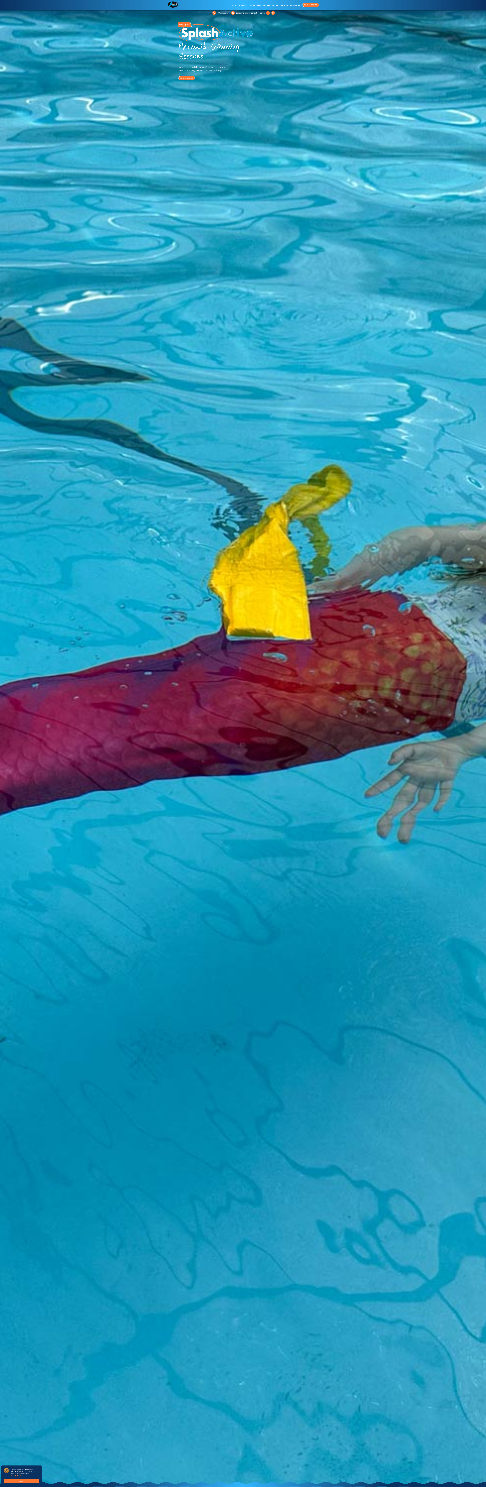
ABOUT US (242, 5)
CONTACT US (295, 5)
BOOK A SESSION (310, 5)
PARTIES (252, 5)
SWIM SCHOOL (282, 5)
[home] (172, 4)
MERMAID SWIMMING (265, 5)
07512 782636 (223, 13)
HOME (233, 5)
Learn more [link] (16, 1476)
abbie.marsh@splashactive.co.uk (250, 13)
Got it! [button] (21, 1481)
